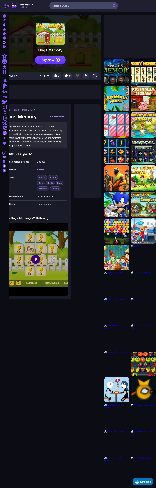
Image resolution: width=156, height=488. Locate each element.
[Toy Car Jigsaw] (143, 284)
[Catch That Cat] (143, 310)
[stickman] (4, 81)
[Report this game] (86, 76)
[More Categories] (4, 71)
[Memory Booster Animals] (143, 125)
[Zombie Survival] (143, 257)
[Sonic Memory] (116, 204)
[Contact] (4, 157)
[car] (4, 96)
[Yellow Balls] (116, 284)
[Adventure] (4, 61)
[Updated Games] (4, 42)
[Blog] (4, 152)
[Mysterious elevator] (143, 416)
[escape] (4, 107)
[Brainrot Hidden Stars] (116, 469)
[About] (4, 165)
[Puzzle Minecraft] (116, 442)
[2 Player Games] (4, 117)
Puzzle (16, 110)
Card (41, 183)
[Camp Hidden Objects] (143, 178)
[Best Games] (4, 24)
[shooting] (4, 91)
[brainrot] (4, 138)
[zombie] (4, 133)
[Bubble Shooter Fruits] (143, 363)
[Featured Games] (4, 33)
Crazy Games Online (23, 5)
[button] (95, 75)
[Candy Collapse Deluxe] (143, 336)
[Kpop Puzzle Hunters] (116, 416)
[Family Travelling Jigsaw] (143, 231)
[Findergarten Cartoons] (116, 310)
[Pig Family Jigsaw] (143, 98)
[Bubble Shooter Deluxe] (116, 231)
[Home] (4, 15)
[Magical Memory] (143, 151)
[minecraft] (4, 122)
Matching (43, 189)
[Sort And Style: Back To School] (143, 469)
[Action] (4, 56)
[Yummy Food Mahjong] (116, 336)
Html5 (50, 183)
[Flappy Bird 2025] (143, 389)
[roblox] (4, 127)
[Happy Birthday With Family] (116, 257)
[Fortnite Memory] (116, 178)
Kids (59, 183)
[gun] (4, 102)
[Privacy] (4, 170)
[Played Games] (4, 37)
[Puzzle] (4, 66)
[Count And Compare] (143, 204)
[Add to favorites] (77, 76)
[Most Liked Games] (4, 29)
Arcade (53, 177)
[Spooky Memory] (143, 72)
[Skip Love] (116, 389)
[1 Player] (4, 112)
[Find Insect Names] (116, 363)
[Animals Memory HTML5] (116, 98)
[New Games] (4, 20)
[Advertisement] (87, 151)
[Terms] (4, 161)
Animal (42, 177)
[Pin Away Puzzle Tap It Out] (143, 442)
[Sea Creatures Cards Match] (116, 151)
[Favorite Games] (4, 46)
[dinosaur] (4, 86)
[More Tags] (4, 143)
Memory (55, 189)
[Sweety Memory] (116, 125)
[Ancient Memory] (116, 72)
